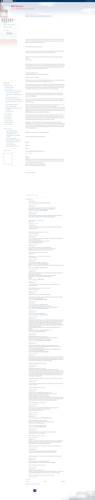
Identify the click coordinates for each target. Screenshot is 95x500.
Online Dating (8, 32)
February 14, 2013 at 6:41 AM (33, 364)
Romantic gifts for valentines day (12, 146)
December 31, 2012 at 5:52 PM (33, 291)
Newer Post (28, 481)
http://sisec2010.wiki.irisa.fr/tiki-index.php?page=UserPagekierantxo (49, 456)
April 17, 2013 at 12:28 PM (33, 476)
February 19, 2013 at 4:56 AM (33, 428)
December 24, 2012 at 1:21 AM (33, 212)
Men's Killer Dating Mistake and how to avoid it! (39, 16)
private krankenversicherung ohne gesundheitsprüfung (51, 445)
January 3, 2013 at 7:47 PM (33, 301)
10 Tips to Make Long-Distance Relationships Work (12, 133)
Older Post (63, 481)
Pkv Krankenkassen (44, 210)
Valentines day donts (10, 142)
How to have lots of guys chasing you (13, 141)
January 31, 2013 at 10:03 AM (33, 333)
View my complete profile (9, 24)
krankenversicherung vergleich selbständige (40, 232)
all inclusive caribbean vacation (41, 267)
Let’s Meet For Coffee (10, 111)
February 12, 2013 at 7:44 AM (33, 353)
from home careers (42, 402)
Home (45, 481)
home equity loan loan (41, 331)
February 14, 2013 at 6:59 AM (33, 380)
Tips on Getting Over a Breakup (12, 104)
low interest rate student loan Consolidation (46, 475)
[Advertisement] (42, 10)
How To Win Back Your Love (11, 130)
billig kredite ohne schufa (38, 242)
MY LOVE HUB (9, 33)
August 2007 (8, 89)
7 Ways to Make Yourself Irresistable (12, 92)
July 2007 (8, 113)
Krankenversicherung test (38, 220)
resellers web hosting (41, 387)
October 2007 (8, 85)
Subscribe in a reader (7, 27)
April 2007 (8, 119)
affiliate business (41, 279)
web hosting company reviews (42, 308)
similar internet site (41, 465)
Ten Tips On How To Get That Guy (12, 97)
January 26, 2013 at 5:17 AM (33, 316)
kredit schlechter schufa (41, 426)
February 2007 (9, 122)
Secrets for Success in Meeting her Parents (13, 90)
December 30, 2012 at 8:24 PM (33, 280)
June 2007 (8, 115)
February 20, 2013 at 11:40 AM (33, 437)
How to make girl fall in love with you (13, 139)
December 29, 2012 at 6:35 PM (33, 235)
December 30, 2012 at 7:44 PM (33, 269)
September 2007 (9, 87)
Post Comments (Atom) (35, 484)
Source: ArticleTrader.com (30, 172)
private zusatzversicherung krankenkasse (41, 351)
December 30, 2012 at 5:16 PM (33, 259)
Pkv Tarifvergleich (43, 363)
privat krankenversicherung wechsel (43, 256)
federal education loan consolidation (44, 340)
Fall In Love (17, 6)
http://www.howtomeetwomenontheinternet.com (35, 162)
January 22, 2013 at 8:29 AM (33, 310)
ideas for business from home (41, 299)
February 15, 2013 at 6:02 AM (33, 389)
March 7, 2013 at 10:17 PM (33, 457)
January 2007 (8, 124)
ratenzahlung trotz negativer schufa (43, 288)
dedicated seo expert (44, 314)
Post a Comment (28, 479)
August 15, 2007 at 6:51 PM (33, 204)
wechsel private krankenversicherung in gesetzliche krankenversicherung (48, 378)
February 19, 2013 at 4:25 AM (33, 414)
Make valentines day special (11, 138)
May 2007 (8, 117)
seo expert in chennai (41, 435)
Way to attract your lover (10, 144)
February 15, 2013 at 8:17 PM (33, 404)
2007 (6, 84)
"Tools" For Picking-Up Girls (11, 106)
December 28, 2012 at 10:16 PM (33, 223)
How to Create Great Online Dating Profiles (14, 99)
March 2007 (8, 120)
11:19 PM (36, 195)
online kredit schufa (42, 425)
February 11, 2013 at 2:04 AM (33, 342)
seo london (35, 412)
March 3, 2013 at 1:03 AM (32, 447)
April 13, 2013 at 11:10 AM (33, 466)
